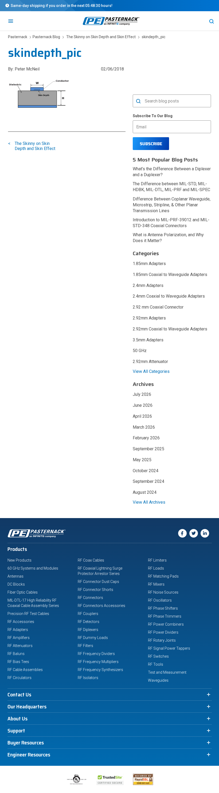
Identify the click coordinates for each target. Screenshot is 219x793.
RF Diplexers (88, 630)
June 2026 (142, 405)
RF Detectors (88, 622)
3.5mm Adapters (148, 339)
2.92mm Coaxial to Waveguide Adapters (170, 329)
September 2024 (148, 481)
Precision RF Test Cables (28, 613)
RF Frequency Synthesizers (100, 670)
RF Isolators (88, 678)
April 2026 (142, 416)
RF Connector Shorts (95, 589)
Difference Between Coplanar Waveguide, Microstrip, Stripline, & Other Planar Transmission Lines (171, 204)
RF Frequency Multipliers (98, 662)
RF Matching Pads (163, 576)
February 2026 (146, 437)
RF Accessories (20, 622)
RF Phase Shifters (163, 608)
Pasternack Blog (45, 37)
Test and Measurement (167, 672)
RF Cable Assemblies (25, 670)
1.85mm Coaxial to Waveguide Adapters (170, 274)
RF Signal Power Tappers (169, 648)
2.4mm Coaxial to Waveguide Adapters (169, 296)
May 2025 (142, 459)
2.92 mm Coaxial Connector (158, 307)
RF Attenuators (20, 646)
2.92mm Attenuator (150, 361)
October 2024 (145, 470)
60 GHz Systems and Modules (32, 568)
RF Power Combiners (166, 624)
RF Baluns (16, 654)
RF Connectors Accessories (101, 605)
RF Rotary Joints (162, 640)
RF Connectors (90, 597)
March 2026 (144, 427)
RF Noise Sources (163, 592)
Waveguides (158, 680)
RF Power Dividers (163, 632)
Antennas (15, 576)
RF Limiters (157, 560)
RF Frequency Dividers (96, 654)
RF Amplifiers (18, 638)
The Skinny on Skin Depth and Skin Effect (101, 37)
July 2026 (142, 394)
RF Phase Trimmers (164, 616)
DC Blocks (16, 584)
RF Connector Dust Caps (98, 581)
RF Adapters (17, 630)
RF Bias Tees (18, 662)
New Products (19, 560)
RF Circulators (19, 678)
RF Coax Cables (91, 560)
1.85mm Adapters (149, 263)
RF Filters (85, 646)
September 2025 (148, 448)
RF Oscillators (160, 600)
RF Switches (158, 656)
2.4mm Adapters (148, 285)
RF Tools (155, 664)
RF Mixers (156, 584)
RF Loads (156, 568)
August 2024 (145, 492)
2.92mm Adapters (149, 318)
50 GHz (140, 350)
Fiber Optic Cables (22, 592)
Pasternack (18, 37)
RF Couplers (88, 613)
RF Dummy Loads (93, 638)
